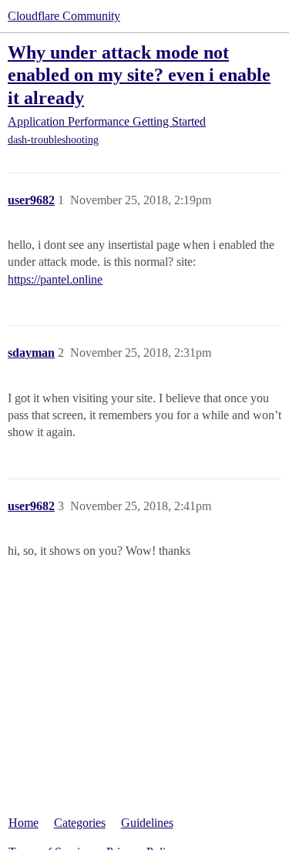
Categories (80, 822)
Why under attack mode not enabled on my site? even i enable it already (139, 74)
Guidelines (147, 822)
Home (23, 822)
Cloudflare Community (64, 15)
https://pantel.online (55, 279)
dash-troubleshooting (53, 140)
